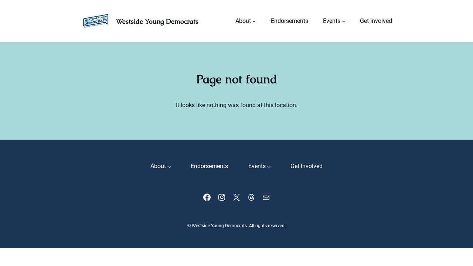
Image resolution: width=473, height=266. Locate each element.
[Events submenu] (344, 21)
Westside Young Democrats (157, 21)
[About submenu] (254, 21)
